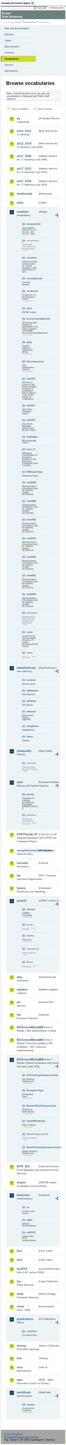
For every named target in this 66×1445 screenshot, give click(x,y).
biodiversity (24, 193)
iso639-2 (30, 378)
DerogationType (32, 1090)
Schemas (9, 52)
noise (20, 1306)
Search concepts (45, 109)
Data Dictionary (29, 22)
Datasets (9, 34)
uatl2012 (30, 1232)
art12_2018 (24, 143)
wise (20, 1379)
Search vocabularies (20, 109)
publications (25, 1319)
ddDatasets (32, 690)
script (29, 632)
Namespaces (11, 70)
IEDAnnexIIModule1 (27, 1027)
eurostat (22, 862)
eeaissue (31, 711)
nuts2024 (31, 594)
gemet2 (22, 900)
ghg (19, 977)
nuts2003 (31, 482)
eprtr (20, 782)
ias (19, 1002)
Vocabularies (12, 58)
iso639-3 (30, 405)
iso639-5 (30, 420)
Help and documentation (17, 28)
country (30, 1404)
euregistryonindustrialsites (27, 850)
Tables (8, 40)
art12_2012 (24, 130)
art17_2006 (24, 156)
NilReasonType (32, 472)
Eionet (18, 22)
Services (9, 64)
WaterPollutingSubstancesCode (32, 1147)
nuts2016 (31, 557)
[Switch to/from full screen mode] (45, 8)
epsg (29, 342)
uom (20, 1367)
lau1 (19, 1250)
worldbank (24, 1392)
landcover (23, 1195)
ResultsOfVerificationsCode (32, 1105)
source (30, 935)
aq (18, 118)
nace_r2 (30, 449)
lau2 (19, 1259)
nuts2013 (31, 538)
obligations (32, 726)
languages (32, 436)
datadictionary (26, 667)
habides (22, 989)
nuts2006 (31, 501)
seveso (21, 1345)
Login (39, 8)
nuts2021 (31, 575)
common (23, 211)
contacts (31, 680)
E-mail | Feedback (14, 1434)
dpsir (29, 308)
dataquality (24, 750)
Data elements (12, 46)
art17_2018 (24, 181)
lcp (19, 1281)
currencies (32, 291)
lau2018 (22, 1268)
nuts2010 (31, 519)
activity (30, 794)
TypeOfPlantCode (32, 1121)
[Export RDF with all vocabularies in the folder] (56, 216)
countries (31, 257)
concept (30, 909)
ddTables (31, 701)
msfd (20, 1293)
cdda (20, 202)
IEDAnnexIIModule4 (27, 1059)
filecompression (32, 361)
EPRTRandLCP (27, 834)
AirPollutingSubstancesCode (32, 1075)
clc (28, 1207)
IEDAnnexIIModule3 (27, 1039)
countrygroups (32, 278)
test (19, 1358)
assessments (32, 224)
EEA (19, 3)
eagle (29, 1219)
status (29, 736)
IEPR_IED (23, 1166)
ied (19, 1014)
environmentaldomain (32, 318)
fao (19, 875)
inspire (21, 1182)
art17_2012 (24, 168)
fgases (21, 888)
